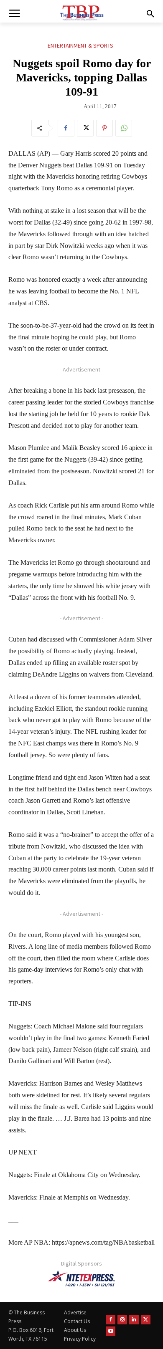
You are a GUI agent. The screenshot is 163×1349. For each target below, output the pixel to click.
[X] (85, 128)
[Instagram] (122, 1319)
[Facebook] (66, 128)
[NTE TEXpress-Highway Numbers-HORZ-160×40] (81, 1278)
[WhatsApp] (123, 128)
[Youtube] (110, 1331)
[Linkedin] (134, 1319)
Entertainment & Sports (80, 45)
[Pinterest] (104, 128)
